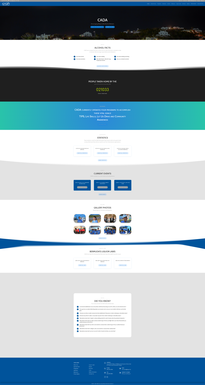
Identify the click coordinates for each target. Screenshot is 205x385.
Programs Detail (102, 124)
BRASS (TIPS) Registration (192, 0)
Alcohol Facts (153, 3)
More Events (102, 194)
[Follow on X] (107, 377)
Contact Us (185, 0)
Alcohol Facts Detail (102, 66)
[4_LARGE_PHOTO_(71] (80, 222)
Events (168, 3)
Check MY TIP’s (200, 3)
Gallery (188, 3)
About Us (180, 0)
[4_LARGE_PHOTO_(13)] (95, 222)
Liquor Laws (178, 3)
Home (148, 3)
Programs (159, 3)
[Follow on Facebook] (105, 377)
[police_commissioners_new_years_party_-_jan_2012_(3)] (110, 222)
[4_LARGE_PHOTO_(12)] (125, 222)
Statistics (164, 3)
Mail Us (202, 0)
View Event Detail (82, 187)
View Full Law (82, 265)
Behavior (173, 3)
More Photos (102, 238)
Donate (198, 0)
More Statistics (102, 160)
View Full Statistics (82, 153)
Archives (184, 3)
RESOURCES (193, 3)
